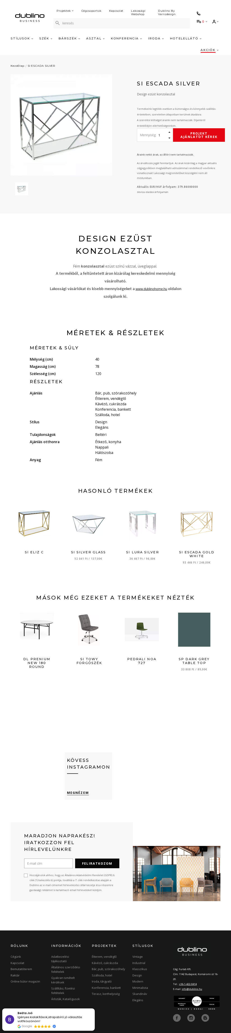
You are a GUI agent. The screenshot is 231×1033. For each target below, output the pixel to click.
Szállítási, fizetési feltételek (63, 990)
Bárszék (68, 38)
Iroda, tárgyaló (102, 981)
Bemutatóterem (21, 969)
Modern (137, 981)
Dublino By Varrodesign (167, 12)
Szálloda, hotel (102, 975)
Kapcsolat (116, 10)
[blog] (205, 1017)
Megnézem (78, 792)
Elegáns (137, 1000)
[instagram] (191, 1017)
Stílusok (21, 38)
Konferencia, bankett (106, 988)
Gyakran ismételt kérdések (63, 980)
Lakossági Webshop (138, 12)
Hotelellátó (185, 38)
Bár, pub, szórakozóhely (108, 969)
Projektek (64, 10)
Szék (45, 38)
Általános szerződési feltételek (65, 969)
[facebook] (177, 1017)
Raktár (15, 975)
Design (137, 975)
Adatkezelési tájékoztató (60, 959)
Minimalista (140, 988)
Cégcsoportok (91, 10)
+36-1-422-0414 (188, 984)
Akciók (209, 50)
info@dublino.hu (192, 989)
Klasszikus (139, 969)
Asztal (94, 38)
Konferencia (125, 38)
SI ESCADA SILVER (41, 65)
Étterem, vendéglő (104, 957)
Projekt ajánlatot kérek (198, 135)
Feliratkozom (97, 863)
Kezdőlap (17, 65)
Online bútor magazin (25, 981)
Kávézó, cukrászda (105, 963)
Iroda (155, 38)
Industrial (138, 963)
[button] (94, 1008)
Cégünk (16, 957)
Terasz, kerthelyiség (106, 994)
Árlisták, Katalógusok (65, 999)
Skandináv (139, 994)
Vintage (137, 957)
